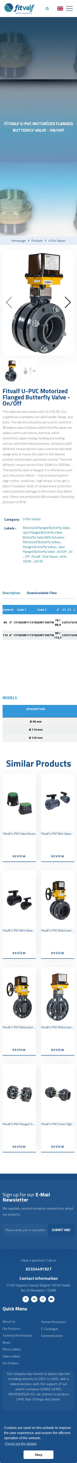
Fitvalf (36, 556)
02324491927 (39, 1269)
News (6, 1342)
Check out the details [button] (21, 1444)
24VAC (27, 561)
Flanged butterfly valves (40, 546)
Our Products (12, 1328)
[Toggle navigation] (69, 8)
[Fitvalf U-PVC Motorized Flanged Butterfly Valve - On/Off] (38, 302)
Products (37, 241)
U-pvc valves (57, 241)
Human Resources (53, 1321)
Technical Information (17, 1335)
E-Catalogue (49, 1328)
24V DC (38, 561)
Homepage (19, 241)
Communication (52, 1335)
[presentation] (9, 302)
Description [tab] (11, 592)
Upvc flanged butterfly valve (44, 549)
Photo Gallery (12, 1349)
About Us (9, 1321)
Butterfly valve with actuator (43, 537)
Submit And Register (61, 1231)
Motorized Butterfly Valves (42, 542)
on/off (62, 551)
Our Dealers (11, 1363)
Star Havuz (50, 556)
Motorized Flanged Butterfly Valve (46, 527)
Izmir (63, 556)
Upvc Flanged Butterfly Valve (42, 532)
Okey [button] (38, 1454)
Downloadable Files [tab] (42, 592)
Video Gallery (11, 1356)
